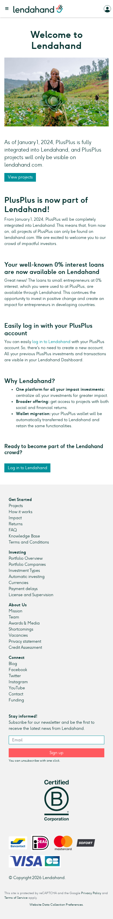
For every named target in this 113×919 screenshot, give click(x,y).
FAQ (13, 530)
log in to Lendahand (50, 341)
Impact (15, 517)
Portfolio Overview (26, 558)
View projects (20, 177)
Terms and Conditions (29, 542)
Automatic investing (27, 576)
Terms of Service (16, 898)
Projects (16, 505)
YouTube (17, 688)
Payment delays (23, 588)
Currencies (18, 582)
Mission (15, 611)
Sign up (56, 752)
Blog (13, 663)
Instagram (18, 681)
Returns (16, 524)
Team (14, 617)
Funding (16, 700)
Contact (16, 694)
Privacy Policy (91, 893)
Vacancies (18, 635)
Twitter (15, 675)
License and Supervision (31, 594)
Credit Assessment (25, 647)
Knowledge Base (24, 536)
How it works (20, 511)
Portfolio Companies (27, 564)
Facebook (18, 669)
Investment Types (24, 570)
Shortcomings (21, 629)
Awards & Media (24, 623)
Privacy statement (25, 641)
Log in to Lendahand (27, 467)
